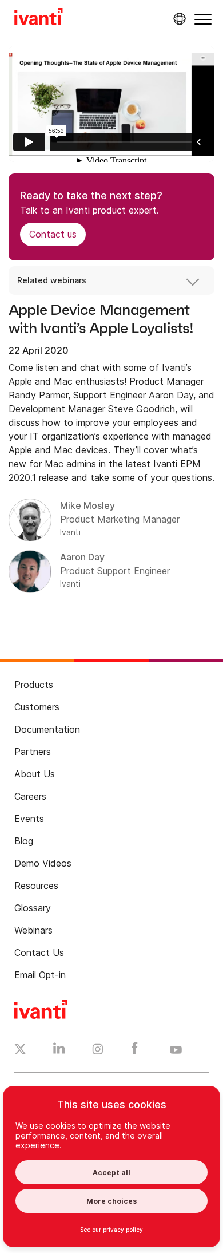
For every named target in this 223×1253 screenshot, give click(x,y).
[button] (203, 19)
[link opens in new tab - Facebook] (134, 1051)
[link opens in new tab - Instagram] (97, 1051)
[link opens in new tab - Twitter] (20, 1050)
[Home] (38, 18)
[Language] (178, 19)
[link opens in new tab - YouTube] (176, 1050)
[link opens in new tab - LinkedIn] (59, 1051)
